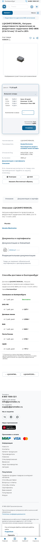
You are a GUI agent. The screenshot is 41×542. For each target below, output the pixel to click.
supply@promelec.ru (12, 407)
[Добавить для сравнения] (33, 38)
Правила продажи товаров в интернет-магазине (17, 476)
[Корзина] (37, 7)
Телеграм (12, 177)
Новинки (5, 457)
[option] (20, 59)
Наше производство (10, 464)
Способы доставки (9, 480)
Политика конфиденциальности (13, 514)
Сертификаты (7, 487)
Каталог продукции (9, 452)
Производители (8, 454)
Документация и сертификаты (13, 161)
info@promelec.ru (11, 402)
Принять (11, 535)
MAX (31, 177)
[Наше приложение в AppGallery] (9, 427)
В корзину (29, 128)
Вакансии (6, 462)
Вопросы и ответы (9, 482)
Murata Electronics (26, 144)
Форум (4, 495)
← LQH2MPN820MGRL (12, 374)
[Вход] (32, 7)
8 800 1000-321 (9, 397)
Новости (5, 446)
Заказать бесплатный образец (21, 181)
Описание (6, 163)
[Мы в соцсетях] (4, 417)
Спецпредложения (9, 459)
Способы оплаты (8, 485)
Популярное (7, 493)
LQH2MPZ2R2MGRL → (31, 374)
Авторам (5, 467)
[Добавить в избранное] (30, 38)
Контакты (5, 449)
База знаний (7, 490)
